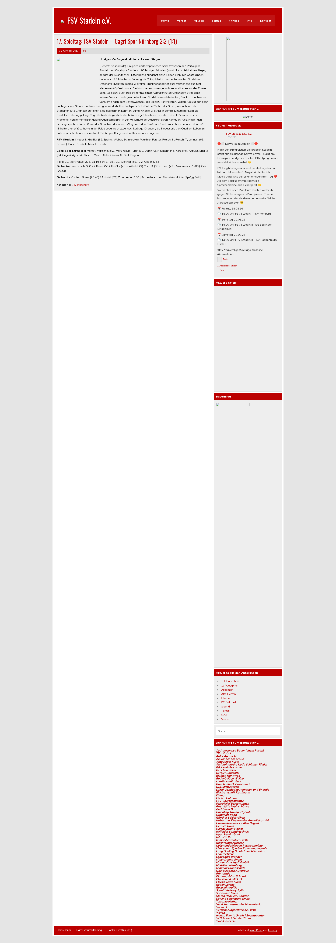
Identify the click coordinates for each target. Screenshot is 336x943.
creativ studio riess (228, 781)
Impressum (64, 930)
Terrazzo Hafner (226, 901)
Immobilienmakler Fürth (232, 840)
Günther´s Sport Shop (230, 817)
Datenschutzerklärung (89, 930)
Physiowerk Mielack (229, 879)
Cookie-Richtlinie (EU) (119, 930)
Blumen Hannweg (228, 775)
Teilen (222, 270)
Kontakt (265, 20)
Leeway (272, 930)
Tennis (216, 20)
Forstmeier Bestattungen (232, 803)
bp (84, 50)
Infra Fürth (223, 837)
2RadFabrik (224, 753)
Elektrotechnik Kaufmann (233, 792)
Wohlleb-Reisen (226, 921)
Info (249, 20)
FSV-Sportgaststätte (230, 801)
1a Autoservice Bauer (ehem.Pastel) (240, 750)
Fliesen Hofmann (227, 798)
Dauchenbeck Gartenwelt (233, 784)
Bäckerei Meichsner (229, 767)
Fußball (199, 20)
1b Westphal (229, 685)
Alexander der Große (230, 759)
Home (165, 20)
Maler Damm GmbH (229, 859)
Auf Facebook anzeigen (227, 266)
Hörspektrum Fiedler (229, 828)
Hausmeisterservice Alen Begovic (238, 823)
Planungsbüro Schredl (231, 876)
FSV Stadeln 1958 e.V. (239, 133)
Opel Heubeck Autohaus (232, 870)
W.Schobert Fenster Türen (233, 918)
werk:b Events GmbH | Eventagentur (240, 915)
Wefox (220, 912)
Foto (226, 259)
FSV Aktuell (228, 702)
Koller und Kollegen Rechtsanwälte (239, 845)
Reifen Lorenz (225, 884)
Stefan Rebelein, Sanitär (232, 896)
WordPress (256, 930)
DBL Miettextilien (227, 787)
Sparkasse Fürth (227, 893)
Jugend (225, 706)
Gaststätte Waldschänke (232, 806)
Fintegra (221, 795)
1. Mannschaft (80, 184)
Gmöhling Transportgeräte (233, 812)
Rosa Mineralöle (226, 887)
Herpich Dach (225, 826)
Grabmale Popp (226, 814)
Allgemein (227, 689)
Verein (181, 20)
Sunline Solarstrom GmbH (233, 898)
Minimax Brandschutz (230, 868)
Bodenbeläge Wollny (230, 778)
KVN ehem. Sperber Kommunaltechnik (241, 848)
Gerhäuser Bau (226, 809)
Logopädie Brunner (228, 856)
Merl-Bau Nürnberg (229, 865)
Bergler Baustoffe (227, 773)
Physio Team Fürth (228, 882)
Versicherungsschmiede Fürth (236, 910)
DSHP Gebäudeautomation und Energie (242, 789)
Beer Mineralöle (226, 770)
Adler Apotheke (226, 756)
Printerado (223, 873)
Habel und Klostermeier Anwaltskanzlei (242, 820)
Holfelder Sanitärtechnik (232, 831)
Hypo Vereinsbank (228, 834)
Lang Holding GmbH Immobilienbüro (240, 851)
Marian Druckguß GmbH (232, 862)
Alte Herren (228, 694)
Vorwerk (221, 907)
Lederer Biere (225, 854)
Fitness (234, 20)
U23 (224, 715)
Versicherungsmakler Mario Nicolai (239, 904)
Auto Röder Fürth (227, 761)
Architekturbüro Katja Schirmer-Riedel (241, 764)
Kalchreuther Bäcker (229, 842)
